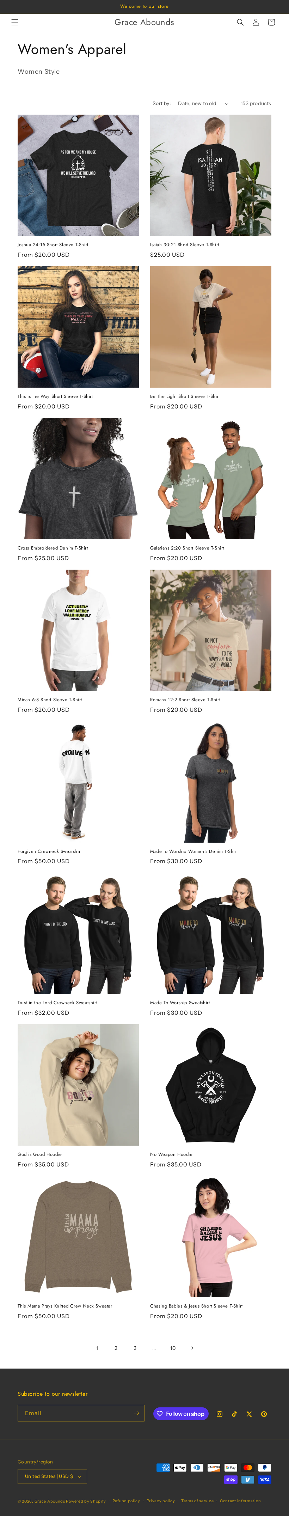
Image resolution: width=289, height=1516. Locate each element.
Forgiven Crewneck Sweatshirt (50, 852)
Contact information (240, 1500)
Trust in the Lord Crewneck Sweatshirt (57, 1003)
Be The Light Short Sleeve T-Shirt (185, 397)
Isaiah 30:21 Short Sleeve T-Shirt (184, 245)
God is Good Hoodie (40, 1155)
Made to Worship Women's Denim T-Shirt (194, 852)
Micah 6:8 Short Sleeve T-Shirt (50, 700)
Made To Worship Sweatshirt (180, 1003)
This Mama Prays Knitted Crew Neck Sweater (65, 1306)
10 (173, 1348)
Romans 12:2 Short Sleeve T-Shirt (185, 700)
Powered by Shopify (86, 1501)
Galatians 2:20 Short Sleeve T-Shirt (187, 548)
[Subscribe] (136, 1413)
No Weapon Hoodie (171, 1155)
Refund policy (126, 1500)
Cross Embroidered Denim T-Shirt (53, 548)
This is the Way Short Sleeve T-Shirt (55, 397)
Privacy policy (161, 1500)
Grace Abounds (50, 1501)
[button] (15, 22)
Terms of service (197, 1500)
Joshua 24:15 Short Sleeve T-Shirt (53, 245)
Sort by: (162, 103)
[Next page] (192, 1348)
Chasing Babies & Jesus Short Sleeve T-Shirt (196, 1306)
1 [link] (97, 1348)
